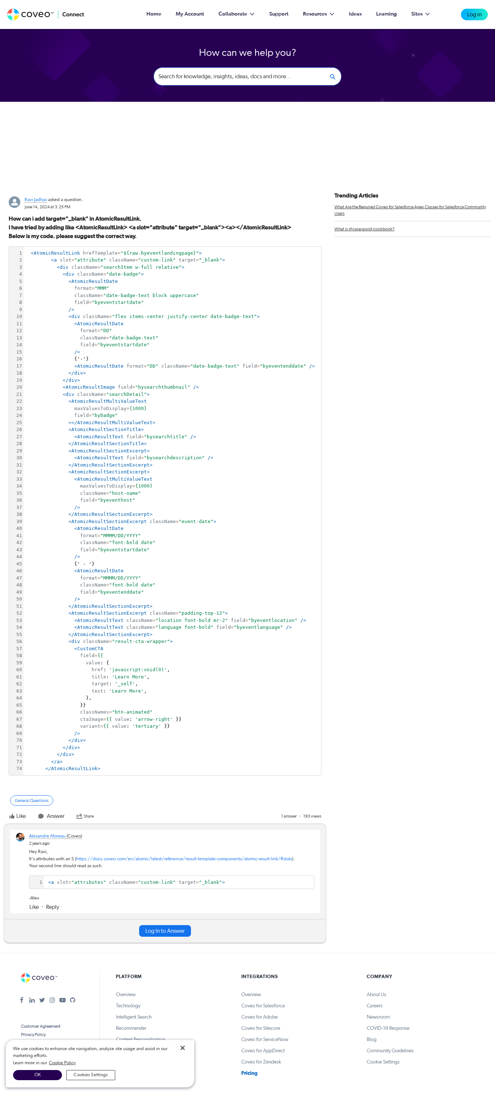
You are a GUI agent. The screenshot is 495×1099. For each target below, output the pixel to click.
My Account (190, 14)
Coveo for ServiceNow (264, 1039)
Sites (417, 14)
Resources (315, 14)
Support (278, 14)
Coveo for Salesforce (263, 1005)
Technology (128, 1005)
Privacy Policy (33, 1034)
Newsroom (378, 1017)
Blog (372, 1039)
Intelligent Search (133, 1017)
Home (153, 14)
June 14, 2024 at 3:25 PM (47, 207)
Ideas (355, 14)
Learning (386, 14)
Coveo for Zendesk (261, 1062)
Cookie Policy (62, 1063)
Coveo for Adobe (259, 1017)
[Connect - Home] (45, 14)
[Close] (183, 1048)
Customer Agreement (41, 1026)
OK (37, 1075)
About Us (376, 994)
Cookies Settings (91, 1075)
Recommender (131, 1028)
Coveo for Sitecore (260, 1028)
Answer (56, 816)
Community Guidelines (390, 1050)
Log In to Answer (165, 931)
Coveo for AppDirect (263, 1050)
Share (89, 816)
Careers (375, 1005)
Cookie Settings (383, 1062)
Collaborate (233, 14)
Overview (126, 994)
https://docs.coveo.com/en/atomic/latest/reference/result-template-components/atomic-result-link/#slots (184, 859)
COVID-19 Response (388, 1028)
